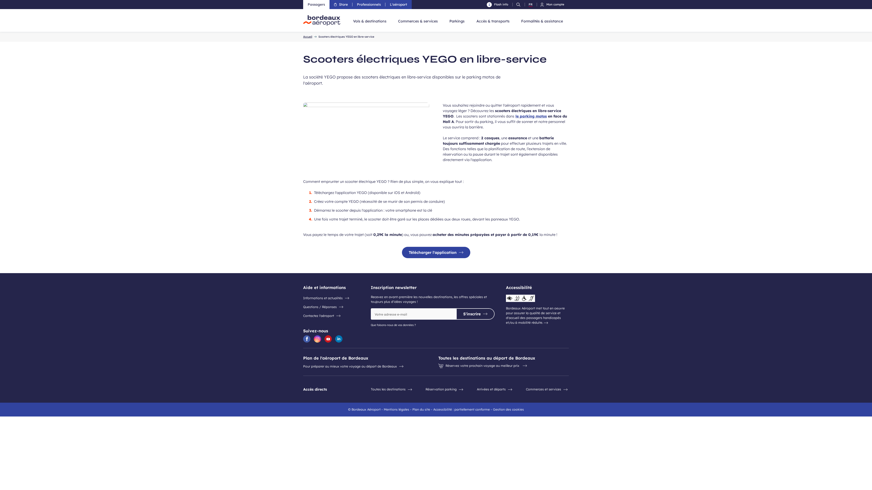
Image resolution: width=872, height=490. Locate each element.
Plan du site (421, 409)
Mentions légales (396, 409)
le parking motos (531, 116)
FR (531, 4)
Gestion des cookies (508, 409)
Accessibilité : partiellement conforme (461, 409)
